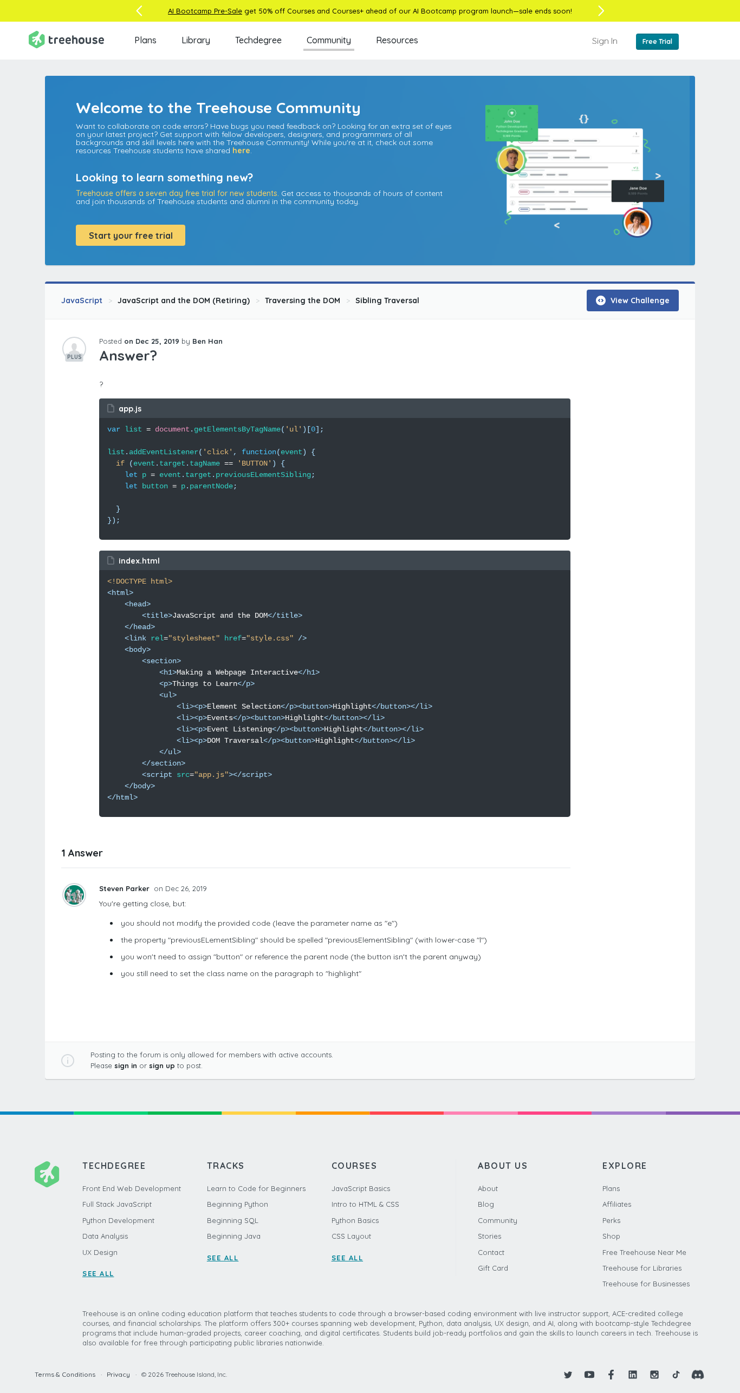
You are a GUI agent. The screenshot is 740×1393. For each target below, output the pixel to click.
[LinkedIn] (632, 1374)
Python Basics (355, 1220)
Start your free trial (131, 235)
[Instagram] (654, 1374)
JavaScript (81, 300)
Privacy (118, 1374)
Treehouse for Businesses (646, 1283)
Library (195, 40)
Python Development (118, 1220)
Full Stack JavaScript (117, 1204)
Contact (491, 1252)
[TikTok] (676, 1374)
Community (329, 40)
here (241, 150)
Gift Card (493, 1268)
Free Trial (657, 41)
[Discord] (697, 1374)
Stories (489, 1236)
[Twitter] (567, 1374)
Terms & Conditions (65, 1374)
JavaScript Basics (361, 1188)
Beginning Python (237, 1204)
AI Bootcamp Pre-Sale (205, 10)
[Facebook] (611, 1374)
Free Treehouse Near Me (644, 1252)
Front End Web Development (131, 1188)
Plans (145, 40)
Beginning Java (234, 1236)
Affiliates (616, 1204)
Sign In (605, 40)
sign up (162, 1065)
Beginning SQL (232, 1220)
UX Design (100, 1252)
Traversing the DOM (302, 300)
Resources (397, 40)
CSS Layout (351, 1236)
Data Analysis (105, 1236)
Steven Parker (125, 888)
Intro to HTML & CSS (365, 1204)
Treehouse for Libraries (641, 1268)
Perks (611, 1220)
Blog (486, 1204)
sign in (125, 1065)
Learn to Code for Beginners (256, 1188)
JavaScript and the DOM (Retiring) (184, 300)
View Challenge (639, 300)
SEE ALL (98, 1273)
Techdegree (258, 40)
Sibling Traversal (387, 300)
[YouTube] (589, 1374)
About (488, 1188)
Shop (611, 1236)
